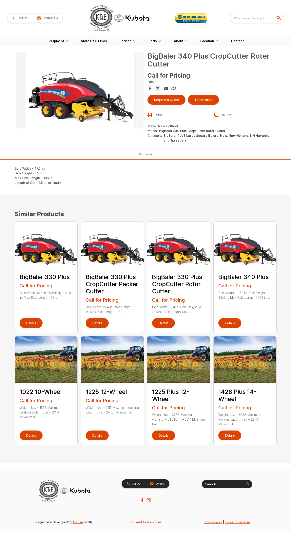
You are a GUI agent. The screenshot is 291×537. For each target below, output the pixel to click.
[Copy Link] (173, 88)
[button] (19, 18)
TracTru (78, 522)
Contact (237, 41)
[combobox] (257, 18)
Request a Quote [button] (166, 100)
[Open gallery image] (80, 90)
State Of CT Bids (94, 41)
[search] (279, 18)
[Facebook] (142, 500)
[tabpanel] (80, 91)
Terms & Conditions (237, 522)
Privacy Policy (213, 522)
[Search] (247, 484)
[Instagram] (148, 500)
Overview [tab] (145, 154)
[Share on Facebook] (149, 88)
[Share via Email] (165, 88)
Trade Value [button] (203, 100)
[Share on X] (157, 88)
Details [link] (31, 323)
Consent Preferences (145, 522)
